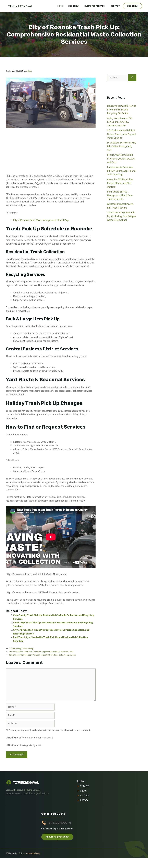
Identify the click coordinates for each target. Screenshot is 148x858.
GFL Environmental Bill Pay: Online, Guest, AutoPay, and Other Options (121, 134)
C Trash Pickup (15, 648)
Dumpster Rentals (94, 6)
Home (60, 6)
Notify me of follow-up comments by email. (30, 737)
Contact (115, 6)
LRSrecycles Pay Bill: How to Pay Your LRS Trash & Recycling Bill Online (121, 109)
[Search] (132, 77)
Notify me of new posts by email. (25, 745)
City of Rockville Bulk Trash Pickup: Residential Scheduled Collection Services (42, 655)
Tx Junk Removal (20, 6)
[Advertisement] (51, 153)
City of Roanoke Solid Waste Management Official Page (41, 220)
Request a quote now (57, 837)
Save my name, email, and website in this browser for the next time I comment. (49, 730)
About (83, 791)
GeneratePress (33, 853)
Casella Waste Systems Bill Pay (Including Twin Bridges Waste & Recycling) (121, 216)
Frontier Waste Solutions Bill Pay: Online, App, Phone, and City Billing (121, 171)
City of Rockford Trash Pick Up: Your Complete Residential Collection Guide (41, 651)
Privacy (84, 800)
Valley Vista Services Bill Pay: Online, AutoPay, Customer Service (119, 122)
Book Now (73, 6)
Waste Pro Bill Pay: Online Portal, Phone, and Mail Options (120, 183)
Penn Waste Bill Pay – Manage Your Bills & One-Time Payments (120, 195)
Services (84, 786)
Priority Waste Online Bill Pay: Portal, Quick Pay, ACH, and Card (121, 158)
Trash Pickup (28, 648)
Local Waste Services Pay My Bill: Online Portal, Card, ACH (121, 146)
